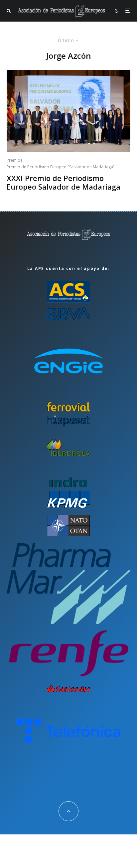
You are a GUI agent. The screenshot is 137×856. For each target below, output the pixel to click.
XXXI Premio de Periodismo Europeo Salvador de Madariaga (63, 182)
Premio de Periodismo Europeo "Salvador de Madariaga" (61, 167)
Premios (14, 160)
